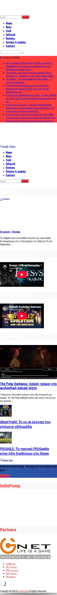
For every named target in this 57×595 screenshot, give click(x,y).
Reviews (10, 38)
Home (9, 23)
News (8, 27)
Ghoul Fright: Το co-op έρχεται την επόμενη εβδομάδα (25, 424)
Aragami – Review (10, 232)
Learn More (5, 476)
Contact (10, 46)
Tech (8, 31)
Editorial (10, 34)
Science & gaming (16, 42)
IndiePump (23, 591)
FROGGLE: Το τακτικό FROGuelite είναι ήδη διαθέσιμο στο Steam (24, 451)
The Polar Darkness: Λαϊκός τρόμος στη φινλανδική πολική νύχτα (28, 386)
